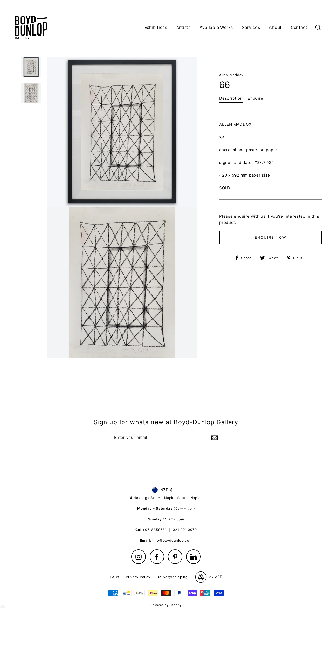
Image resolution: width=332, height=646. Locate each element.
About (275, 27)
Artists (183, 27)
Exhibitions (155, 27)
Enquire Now (270, 237)
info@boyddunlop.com (172, 540)
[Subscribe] (214, 437)
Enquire (255, 98)
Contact (299, 27)
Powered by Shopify (166, 605)
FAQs (114, 577)
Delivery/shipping (172, 577)
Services (251, 27)
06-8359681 (156, 530)
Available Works (216, 27)
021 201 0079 (185, 530)
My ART (214, 577)
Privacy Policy (138, 577)
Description (231, 98)
